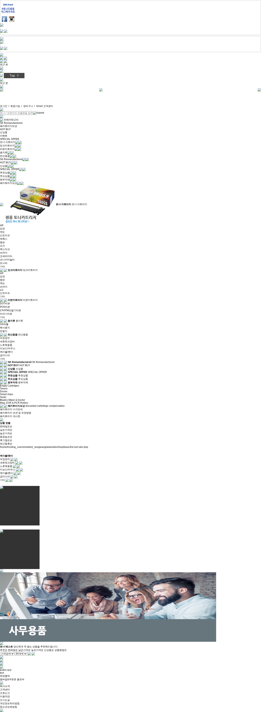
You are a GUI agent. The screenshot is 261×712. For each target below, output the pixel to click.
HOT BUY (5, 129)
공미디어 (5, 355)
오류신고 (5, 693)
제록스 (3, 238)
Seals (3, 397)
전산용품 (5, 156)
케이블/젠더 (6, 352)
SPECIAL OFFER (9, 139)
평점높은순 (6, 436)
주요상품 (5, 176)
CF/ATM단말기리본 (10, 310)
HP (1, 225)
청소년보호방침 (8, 706)
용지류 (3, 152)
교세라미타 (6, 256)
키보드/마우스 (7, 348)
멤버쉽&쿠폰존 (8, 679)
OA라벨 (4, 324)
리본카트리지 (7, 149)
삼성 (2, 228)
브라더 (3, 252)
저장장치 (5, 338)
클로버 (20, 679)
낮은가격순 (6, 430)
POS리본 (5, 306)
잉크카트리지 (7, 145)
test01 (3, 670)
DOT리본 (5, 303)
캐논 (2, 232)
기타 (2, 266)
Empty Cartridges (9, 385)
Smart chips (6, 394)
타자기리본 (6, 313)
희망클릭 (5, 676)
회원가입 (15, 106)
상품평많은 (60, 650)
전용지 (3, 331)
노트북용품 (6, 345)
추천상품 (5, 172)
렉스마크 (5, 249)
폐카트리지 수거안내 (11, 409)
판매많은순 (6, 426)
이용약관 (5, 696)
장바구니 (28, 106)
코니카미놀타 (7, 259)
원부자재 (5, 179)
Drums (3, 391)
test (9, 670)
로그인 (3, 106)
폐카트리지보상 (8, 126)
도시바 (3, 263)
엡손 (2, 242)
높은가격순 (6, 433)
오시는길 (5, 700)
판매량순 (13, 650)
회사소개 (5, 686)
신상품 (3, 132)
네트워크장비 (7, 341)
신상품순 (49, 650)
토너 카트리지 (7, 142)
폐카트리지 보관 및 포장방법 (15, 412)
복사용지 (5, 327)
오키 (2, 245)
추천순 (3, 650)
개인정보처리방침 (10, 703)
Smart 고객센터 (44, 106)
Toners (4, 388)
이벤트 (3, 135)
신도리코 (5, 235)
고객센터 (5, 689)
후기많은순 (6, 440)
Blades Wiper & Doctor (12, 400)
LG (1, 290)
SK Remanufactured (11, 123)
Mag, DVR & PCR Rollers (14, 402)
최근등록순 (6, 443)
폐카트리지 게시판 (10, 416)
